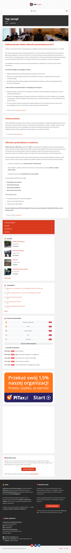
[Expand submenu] (51, 222)
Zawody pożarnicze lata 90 (20, 269)
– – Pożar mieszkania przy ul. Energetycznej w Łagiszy (22, 365)
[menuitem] (28, 222)
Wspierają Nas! (34, 474)
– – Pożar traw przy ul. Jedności (16, 361)
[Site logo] (35, 6)
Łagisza (24, 110)
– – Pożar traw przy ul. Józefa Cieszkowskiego (20, 358)
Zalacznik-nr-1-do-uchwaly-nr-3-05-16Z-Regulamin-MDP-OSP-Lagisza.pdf (24, 288)
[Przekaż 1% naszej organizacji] (28, 402)
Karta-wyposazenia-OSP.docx (13, 301)
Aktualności (13, 23)
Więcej (6, 311)
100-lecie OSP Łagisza (19, 241)
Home (6, 23)
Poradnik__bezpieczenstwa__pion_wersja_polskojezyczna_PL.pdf (23, 293)
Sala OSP (15, 260)
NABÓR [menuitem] (61, 548)
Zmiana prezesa (12, 118)
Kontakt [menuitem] (66, 548)
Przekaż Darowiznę (28, 469)
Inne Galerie (7, 278)
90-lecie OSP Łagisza (18, 250)
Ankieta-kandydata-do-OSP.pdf (14, 297)
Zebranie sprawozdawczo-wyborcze (21, 142)
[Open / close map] (66, 11)
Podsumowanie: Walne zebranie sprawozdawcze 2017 (29, 44)
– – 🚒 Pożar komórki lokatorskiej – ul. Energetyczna (21, 354)
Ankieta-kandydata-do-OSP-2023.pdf (15, 306)
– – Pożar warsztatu (13, 351)
